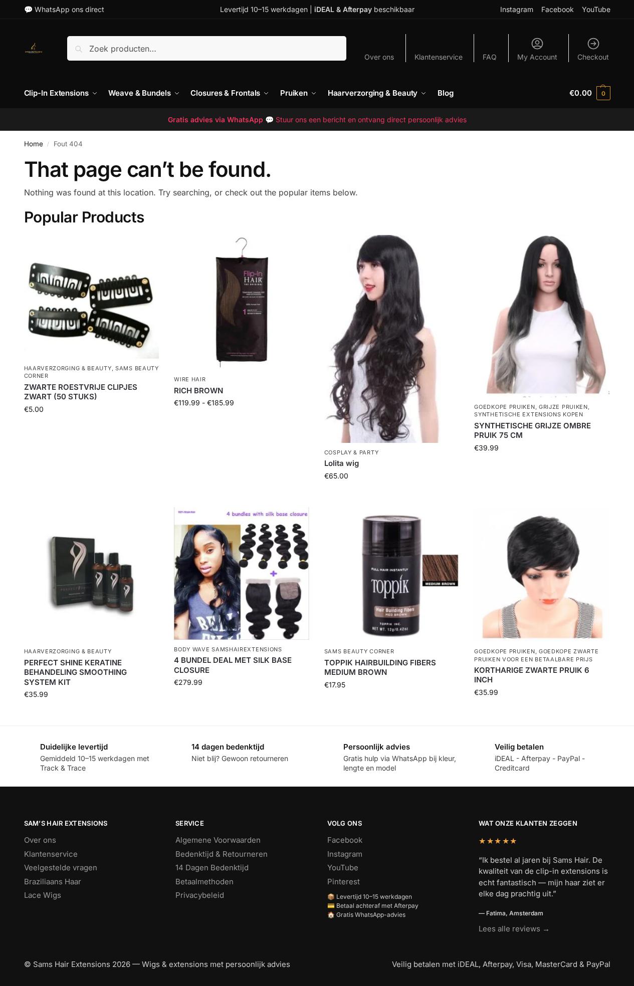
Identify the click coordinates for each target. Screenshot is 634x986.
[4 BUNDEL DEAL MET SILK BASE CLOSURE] (241, 573)
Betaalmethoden (204, 881)
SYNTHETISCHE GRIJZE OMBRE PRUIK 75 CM (532, 430)
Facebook (557, 9)
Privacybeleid (199, 895)
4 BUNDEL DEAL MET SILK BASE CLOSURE (233, 665)
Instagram (516, 9)
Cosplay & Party (351, 452)
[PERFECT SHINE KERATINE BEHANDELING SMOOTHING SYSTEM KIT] (91, 574)
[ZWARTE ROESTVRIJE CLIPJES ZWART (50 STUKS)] (91, 297)
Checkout (593, 57)
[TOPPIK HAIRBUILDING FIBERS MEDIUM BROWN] (392, 574)
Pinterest (343, 881)
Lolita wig (341, 463)
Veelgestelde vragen (60, 867)
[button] (589, 93)
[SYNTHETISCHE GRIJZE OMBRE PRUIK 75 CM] (541, 316)
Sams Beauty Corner (359, 651)
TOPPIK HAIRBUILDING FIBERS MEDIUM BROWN (380, 667)
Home (33, 144)
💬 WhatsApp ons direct (64, 9)
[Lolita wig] (392, 339)
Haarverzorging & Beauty (68, 368)
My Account (537, 57)
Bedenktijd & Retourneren (221, 854)
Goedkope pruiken (504, 406)
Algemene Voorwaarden (218, 840)
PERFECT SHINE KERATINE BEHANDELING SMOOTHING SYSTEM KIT (75, 672)
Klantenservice (438, 57)
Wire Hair (189, 379)
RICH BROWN (198, 390)
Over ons (379, 57)
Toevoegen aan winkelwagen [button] (91, 430)
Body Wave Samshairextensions (228, 649)
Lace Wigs (42, 895)
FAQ (490, 57)
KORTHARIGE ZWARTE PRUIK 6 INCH (531, 675)
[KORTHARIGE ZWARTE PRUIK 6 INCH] (541, 574)
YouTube (596, 9)
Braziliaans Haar (52, 881)
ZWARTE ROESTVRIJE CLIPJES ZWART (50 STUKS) (80, 392)
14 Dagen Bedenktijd (212, 867)
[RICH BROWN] (241, 302)
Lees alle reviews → (514, 928)
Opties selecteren (241, 423)
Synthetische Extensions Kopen (528, 414)
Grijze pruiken (563, 406)
